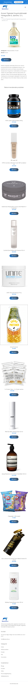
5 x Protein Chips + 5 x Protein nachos (14, 389)
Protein (16, 50)
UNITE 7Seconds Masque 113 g (14, 292)
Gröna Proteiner (14, 347)
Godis (2, 647)
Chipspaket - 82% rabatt (14, 516)
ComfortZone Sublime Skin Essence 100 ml (14, 250)
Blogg (2, 666)
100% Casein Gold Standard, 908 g (14, 120)
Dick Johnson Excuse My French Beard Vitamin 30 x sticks (14, 559)
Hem (2, 17)
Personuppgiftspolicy (6, 673)
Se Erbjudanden (18, 2)
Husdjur (3, 652)
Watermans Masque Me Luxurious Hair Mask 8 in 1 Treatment (14, 207)
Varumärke (3, 657)
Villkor (2, 671)
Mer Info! (6, 59)
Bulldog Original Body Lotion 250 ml (14, 602)
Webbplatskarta (5, 676)
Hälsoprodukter (11, 50)
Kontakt (3, 668)
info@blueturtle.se (5, 639)
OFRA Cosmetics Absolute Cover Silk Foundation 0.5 (14, 163)
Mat (2, 654)
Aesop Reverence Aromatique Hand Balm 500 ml (14, 474)
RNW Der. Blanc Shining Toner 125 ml (14, 431)
